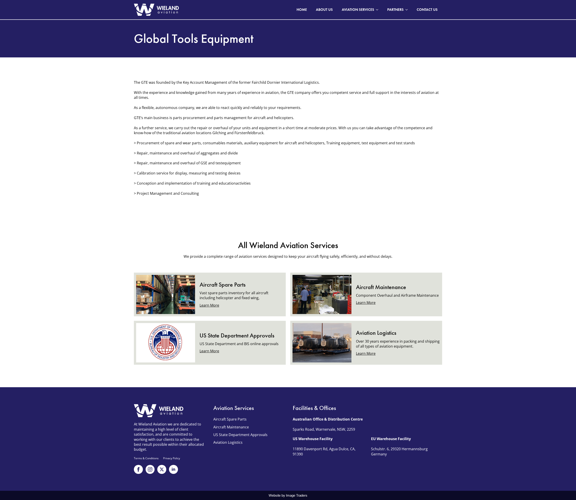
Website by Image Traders (288, 495)
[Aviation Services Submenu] (378, 9)
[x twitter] (161, 469)
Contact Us (427, 9)
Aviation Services (358, 9)
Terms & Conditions (146, 458)
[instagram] (150, 469)
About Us (324, 9)
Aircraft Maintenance (231, 427)
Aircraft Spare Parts (230, 419)
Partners (395, 9)
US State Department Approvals (240, 434)
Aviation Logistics (228, 442)
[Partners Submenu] (408, 9)
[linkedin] (173, 469)
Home (302, 9)
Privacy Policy (171, 458)
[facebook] (138, 469)
